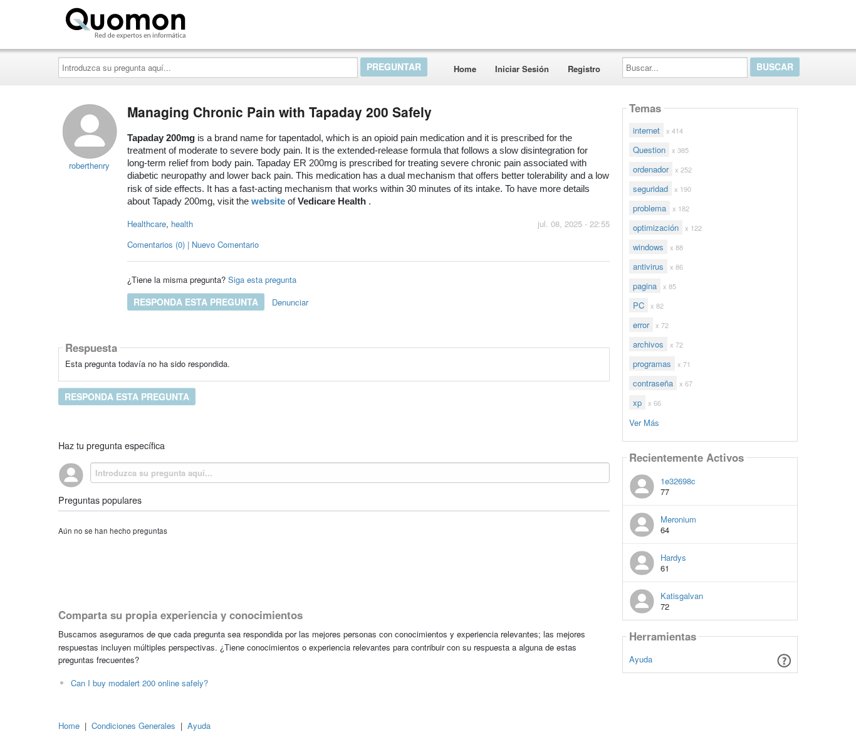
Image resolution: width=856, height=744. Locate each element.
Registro (584, 69)
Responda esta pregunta (195, 301)
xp (637, 402)
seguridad (650, 188)
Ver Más (644, 422)
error (641, 325)
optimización (656, 227)
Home (465, 69)
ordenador (651, 169)
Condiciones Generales (133, 725)
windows (648, 247)
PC (638, 305)
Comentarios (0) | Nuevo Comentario (193, 244)
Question (649, 150)
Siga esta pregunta (262, 279)
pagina (645, 286)
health (182, 224)
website (268, 201)
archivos (648, 344)
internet (646, 130)
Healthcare (146, 224)
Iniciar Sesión (522, 69)
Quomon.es (230, 21)
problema (649, 208)
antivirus (648, 266)
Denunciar (290, 302)
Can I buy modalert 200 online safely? (139, 683)
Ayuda (640, 659)
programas (652, 363)
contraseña (653, 383)
